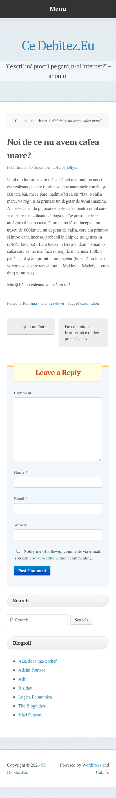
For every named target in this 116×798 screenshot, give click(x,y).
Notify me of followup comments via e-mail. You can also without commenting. (57, 554)
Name (21, 472)
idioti (95, 303)
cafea (84, 303)
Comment (22, 392)
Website (21, 525)
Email (21, 498)
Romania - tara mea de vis (43, 303)
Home (42, 120)
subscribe (46, 558)
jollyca (72, 167)
